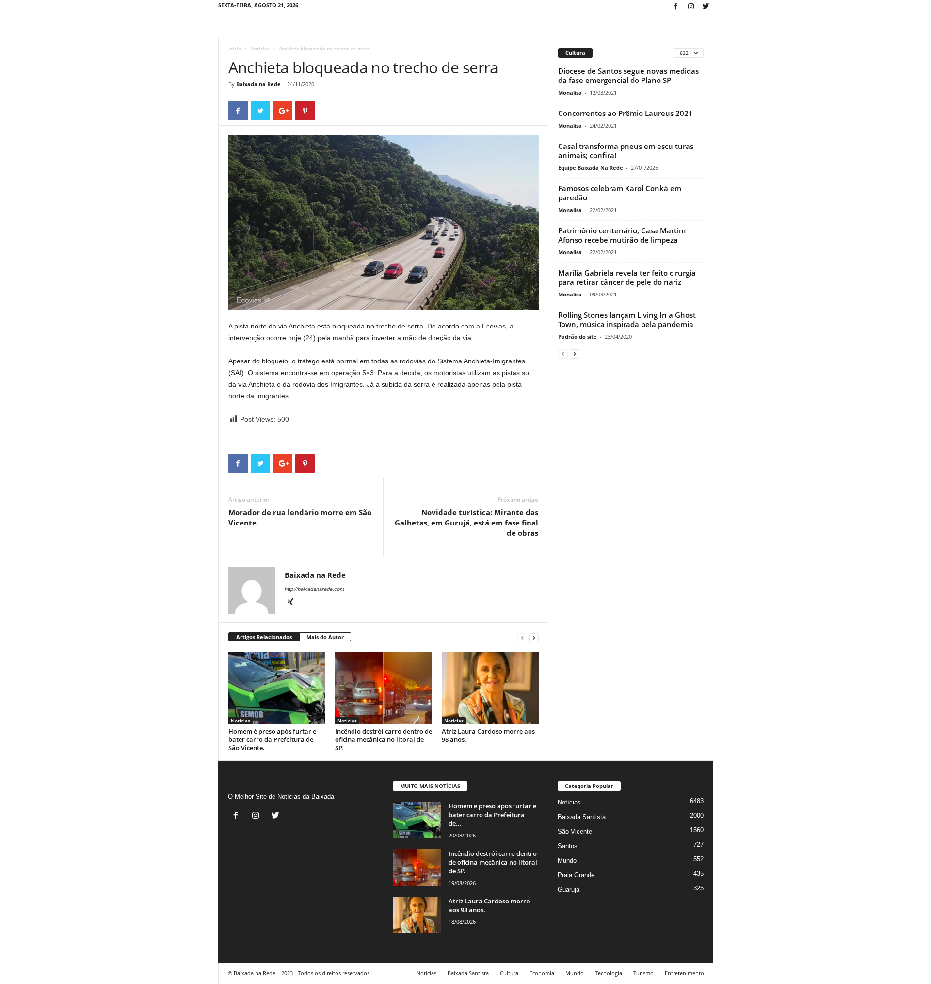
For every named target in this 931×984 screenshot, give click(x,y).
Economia (542, 973)
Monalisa (570, 92)
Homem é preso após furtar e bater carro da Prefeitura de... (492, 815)
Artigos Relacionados (264, 636)
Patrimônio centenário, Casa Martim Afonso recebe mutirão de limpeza (622, 235)
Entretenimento (684, 973)
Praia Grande (576, 875)
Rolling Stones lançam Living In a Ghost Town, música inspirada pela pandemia (627, 319)
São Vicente (575, 831)
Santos (568, 846)
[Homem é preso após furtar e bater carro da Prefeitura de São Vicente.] (276, 688)
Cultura (509, 973)
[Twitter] (706, 7)
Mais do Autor (325, 636)
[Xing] (290, 602)
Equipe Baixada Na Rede (590, 167)
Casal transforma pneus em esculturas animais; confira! (625, 150)
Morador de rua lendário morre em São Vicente (299, 517)
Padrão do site (577, 336)
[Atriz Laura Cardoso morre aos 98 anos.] (490, 688)
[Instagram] (691, 7)
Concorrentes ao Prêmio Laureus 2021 (625, 113)
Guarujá (568, 889)
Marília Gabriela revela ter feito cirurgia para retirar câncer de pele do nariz (627, 277)
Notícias (260, 48)
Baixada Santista (582, 816)
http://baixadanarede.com (314, 589)
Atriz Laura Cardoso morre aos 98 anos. (488, 735)
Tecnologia (608, 973)
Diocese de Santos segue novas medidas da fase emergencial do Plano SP (628, 75)
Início (234, 48)
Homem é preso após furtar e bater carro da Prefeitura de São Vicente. (272, 739)
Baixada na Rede (258, 84)
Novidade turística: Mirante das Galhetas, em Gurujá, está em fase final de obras (466, 523)
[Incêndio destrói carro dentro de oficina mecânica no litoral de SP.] (383, 688)
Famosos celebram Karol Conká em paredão (619, 192)
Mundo (567, 860)
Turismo (643, 973)
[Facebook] (676, 7)
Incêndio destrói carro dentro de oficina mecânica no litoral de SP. (383, 739)
